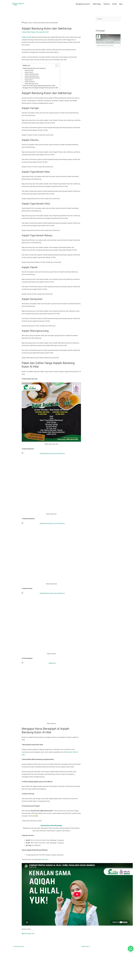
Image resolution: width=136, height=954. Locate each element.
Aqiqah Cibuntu (29, 72)
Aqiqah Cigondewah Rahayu (32, 78)
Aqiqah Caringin (29, 70)
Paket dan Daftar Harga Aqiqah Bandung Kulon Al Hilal (39, 85)
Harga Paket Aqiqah (29, 32)
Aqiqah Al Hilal (26, 37)
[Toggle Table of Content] (56, 65)
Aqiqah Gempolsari (30, 81)
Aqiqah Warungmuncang (31, 83)
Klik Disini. (45, 859)
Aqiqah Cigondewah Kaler (32, 74)
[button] (130, 948)
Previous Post (18, 946)
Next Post (86, 946)
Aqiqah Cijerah (29, 79)
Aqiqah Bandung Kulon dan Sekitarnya (34, 68)
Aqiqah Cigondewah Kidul (32, 76)
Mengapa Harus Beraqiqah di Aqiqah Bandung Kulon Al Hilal (40, 87)
